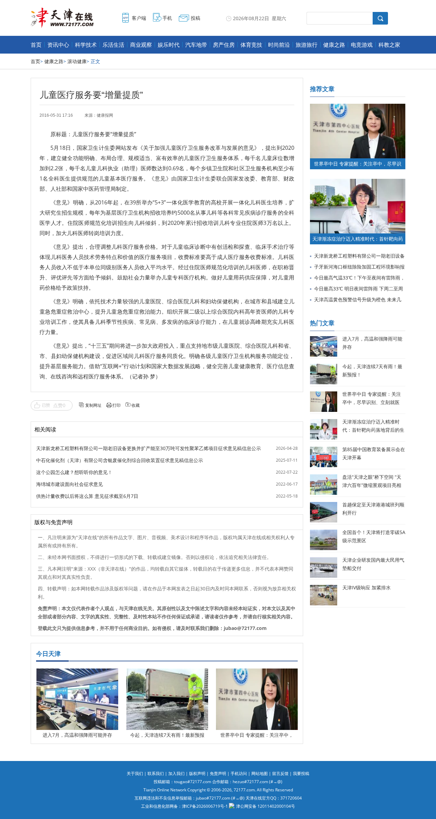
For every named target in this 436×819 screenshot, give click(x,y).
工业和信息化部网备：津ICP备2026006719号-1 (184, 806)
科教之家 (389, 44)
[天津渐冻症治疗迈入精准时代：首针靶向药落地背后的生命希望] (357, 182)
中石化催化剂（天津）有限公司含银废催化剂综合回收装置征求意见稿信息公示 (119, 460)
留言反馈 (280, 773)
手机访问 (239, 773)
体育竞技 (251, 44)
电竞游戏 (362, 44)
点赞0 (59, 405)
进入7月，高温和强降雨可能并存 (77, 735)
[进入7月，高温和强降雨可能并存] (77, 673)
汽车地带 (196, 44)
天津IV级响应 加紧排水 (366, 587)
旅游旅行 (306, 44)
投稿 (195, 18)
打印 (116, 405)
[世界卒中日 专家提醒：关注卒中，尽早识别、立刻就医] (257, 673)
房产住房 (224, 44)
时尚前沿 (279, 44)
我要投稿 (301, 773)
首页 (36, 44)
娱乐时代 (169, 44)
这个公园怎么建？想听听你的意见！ (74, 472)
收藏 (135, 405)
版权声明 (197, 773)
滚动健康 (77, 61)
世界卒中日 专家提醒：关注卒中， (256, 735)
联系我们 (155, 773)
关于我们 (135, 773)
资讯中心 (58, 44)
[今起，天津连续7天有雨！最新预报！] (167, 673)
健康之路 (334, 44)
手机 (167, 18)
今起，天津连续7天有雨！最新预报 (167, 735)
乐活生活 (113, 44)
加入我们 (176, 773)
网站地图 (259, 773)
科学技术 (86, 44)
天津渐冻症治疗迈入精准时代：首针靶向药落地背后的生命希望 (373, 429)
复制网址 (93, 405)
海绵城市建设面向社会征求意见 (69, 484)
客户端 (139, 18)
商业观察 (141, 44)
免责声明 (218, 773)
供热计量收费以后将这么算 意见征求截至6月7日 (87, 496)
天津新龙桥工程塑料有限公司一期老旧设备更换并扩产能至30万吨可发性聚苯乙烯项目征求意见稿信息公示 (148, 448)
